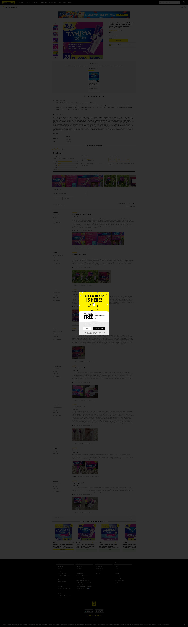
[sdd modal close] (107, 294)
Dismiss (87, 328)
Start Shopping (99, 328)
